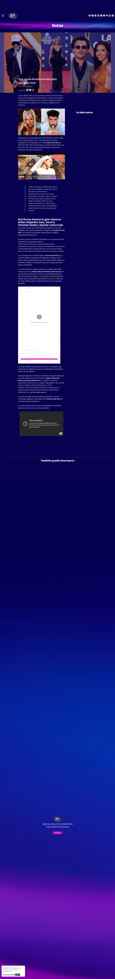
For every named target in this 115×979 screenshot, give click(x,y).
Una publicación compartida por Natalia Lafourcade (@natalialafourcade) (39, 359)
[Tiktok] (101, 16)
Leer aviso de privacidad (8, 974)
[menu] (3, 16)
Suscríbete (57, 833)
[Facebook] (90, 16)
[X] (92, 16)
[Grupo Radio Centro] (104, 16)
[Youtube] (98, 16)
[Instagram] (95, 16)
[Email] (110, 16)
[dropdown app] (107, 15)
